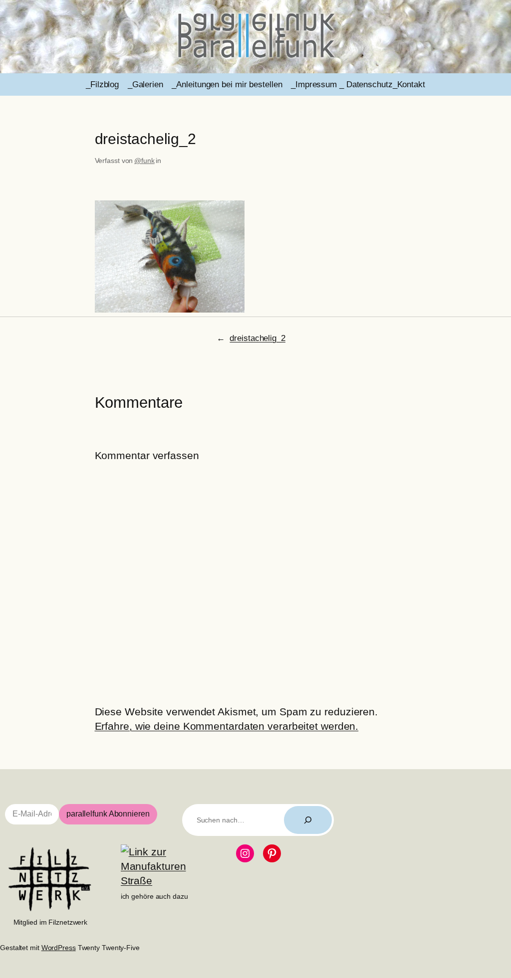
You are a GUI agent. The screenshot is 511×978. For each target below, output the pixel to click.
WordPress (58, 948)
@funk (144, 160)
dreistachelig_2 (257, 338)
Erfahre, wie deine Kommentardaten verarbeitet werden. (227, 726)
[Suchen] (308, 820)
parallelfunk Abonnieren (108, 814)
